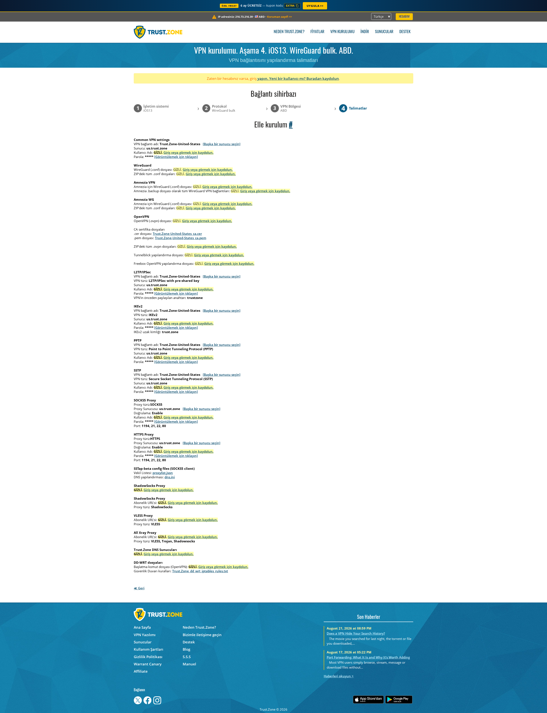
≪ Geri (139, 588)
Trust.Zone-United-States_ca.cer (177, 233)
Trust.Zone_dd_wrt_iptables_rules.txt (200, 571)
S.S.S (187, 656)
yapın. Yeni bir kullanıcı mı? (281, 78)
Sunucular (384, 32)
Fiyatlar (317, 32)
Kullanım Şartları (148, 649)
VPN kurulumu (342, 32)
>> (279, 17)
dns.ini (170, 477)
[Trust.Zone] (158, 32)
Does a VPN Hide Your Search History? (356, 633)
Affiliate (141, 671)
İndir (364, 32)
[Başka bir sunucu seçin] (221, 144)
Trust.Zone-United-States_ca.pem (180, 238)
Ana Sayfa (142, 627)
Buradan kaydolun (322, 78)
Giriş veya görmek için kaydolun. (188, 152)
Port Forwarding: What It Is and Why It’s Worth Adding (368, 657)
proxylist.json (163, 473)
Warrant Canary (148, 664)
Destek (404, 32)
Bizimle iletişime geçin (202, 634)
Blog (186, 649)
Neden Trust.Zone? (289, 32)
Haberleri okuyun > (339, 676)
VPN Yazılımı (145, 634)
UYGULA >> (315, 6)
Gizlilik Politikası (148, 656)
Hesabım (404, 16)
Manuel (189, 664)
